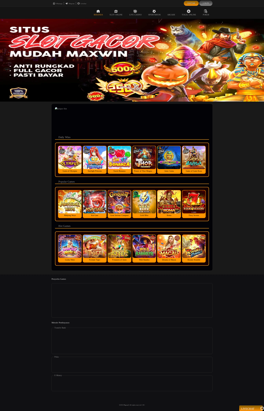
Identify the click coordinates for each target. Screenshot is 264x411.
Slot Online (116, 15)
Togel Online (189, 15)
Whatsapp (59, 3)
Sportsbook (154, 15)
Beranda (98, 15)
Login (206, 3)
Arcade (171, 15)
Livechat (83, 3)
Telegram (71, 3)
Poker (206, 15)
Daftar (191, 3)
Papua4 (126, 405)
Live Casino (135, 15)
